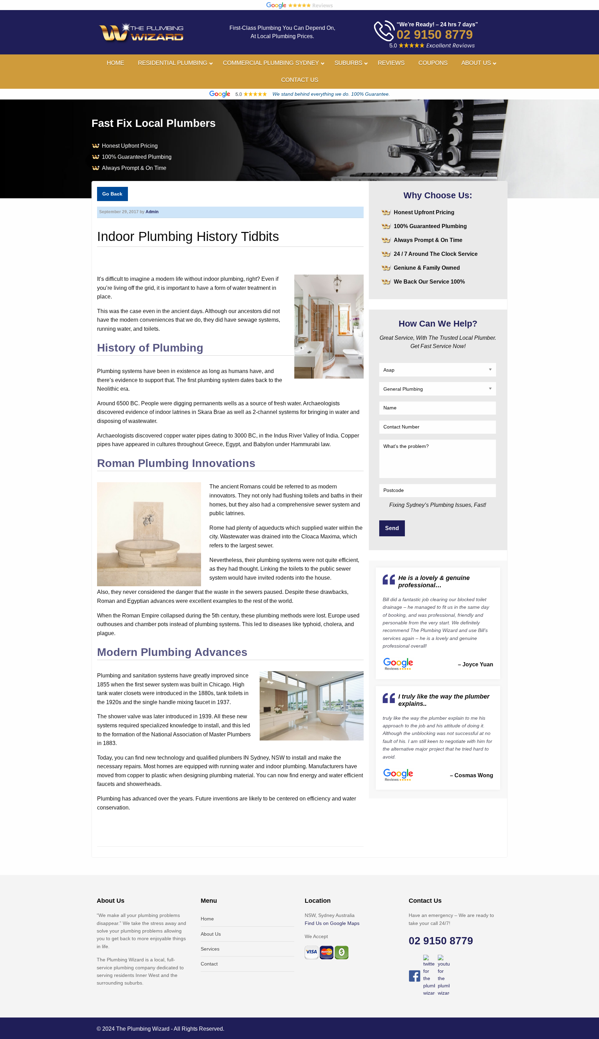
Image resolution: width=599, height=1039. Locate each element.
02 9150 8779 (435, 34)
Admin (152, 211)
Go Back (112, 194)
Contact (209, 964)
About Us (211, 934)
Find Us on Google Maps (332, 923)
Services (210, 949)
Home (207, 918)
